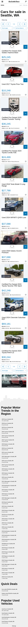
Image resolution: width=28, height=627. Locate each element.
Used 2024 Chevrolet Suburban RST (13, 318)
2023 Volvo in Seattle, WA (7, 507)
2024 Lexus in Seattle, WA (7, 461)
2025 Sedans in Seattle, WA (8, 469)
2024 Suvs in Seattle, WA (7, 424)
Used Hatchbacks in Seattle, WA (9, 618)
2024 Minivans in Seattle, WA (8, 544)
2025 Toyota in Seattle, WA (8, 436)
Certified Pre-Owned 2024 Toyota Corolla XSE (11, 151)
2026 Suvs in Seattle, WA (7, 449)
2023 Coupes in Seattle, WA (8, 573)
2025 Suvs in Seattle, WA (7, 420)
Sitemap (14, 625)
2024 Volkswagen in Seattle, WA (9, 498)
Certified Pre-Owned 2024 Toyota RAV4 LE (11, 351)
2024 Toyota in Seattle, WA (8, 432)
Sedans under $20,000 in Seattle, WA (10, 594)
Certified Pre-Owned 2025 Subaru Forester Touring (11, 118)
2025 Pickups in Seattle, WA (8, 552)
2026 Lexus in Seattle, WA (7, 528)
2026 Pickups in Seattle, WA (8, 561)
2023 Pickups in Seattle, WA (8, 548)
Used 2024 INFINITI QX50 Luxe (14, 217)
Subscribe (25, 5)
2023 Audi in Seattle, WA (7, 503)
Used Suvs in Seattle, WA (7, 609)
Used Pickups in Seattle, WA (8, 622)
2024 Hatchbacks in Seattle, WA (9, 532)
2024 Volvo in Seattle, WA (7, 523)
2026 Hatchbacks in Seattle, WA (9, 540)
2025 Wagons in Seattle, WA (8, 557)
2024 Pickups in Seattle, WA (8, 511)
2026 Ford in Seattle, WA (7, 577)
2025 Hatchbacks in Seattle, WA (9, 536)
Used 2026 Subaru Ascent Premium (12, 251)
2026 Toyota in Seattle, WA (8, 440)
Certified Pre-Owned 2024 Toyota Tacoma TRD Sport (12, 285)
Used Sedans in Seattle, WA (8, 614)
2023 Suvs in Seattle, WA (7, 428)
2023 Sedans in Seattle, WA (8, 490)
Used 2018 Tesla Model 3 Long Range (13, 185)
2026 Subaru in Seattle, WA (8, 569)
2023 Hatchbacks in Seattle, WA (9, 486)
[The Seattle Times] (14, 2)
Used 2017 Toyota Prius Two (12, 84)
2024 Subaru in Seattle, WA (8, 494)
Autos (2, 5)
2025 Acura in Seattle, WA (7, 515)
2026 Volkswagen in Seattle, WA (9, 565)
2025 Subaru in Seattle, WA (8, 474)
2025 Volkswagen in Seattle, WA (9, 457)
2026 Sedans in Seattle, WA (8, 519)
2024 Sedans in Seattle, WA (8, 445)
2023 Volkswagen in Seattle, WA (9, 482)
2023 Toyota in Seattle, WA (8, 465)
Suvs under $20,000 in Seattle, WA (9, 590)
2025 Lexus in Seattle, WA (7, 478)
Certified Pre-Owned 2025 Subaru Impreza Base (11, 51)
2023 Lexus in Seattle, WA (7, 453)
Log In (20, 5)
